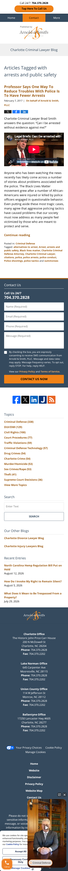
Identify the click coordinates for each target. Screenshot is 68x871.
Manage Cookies (35, 752)
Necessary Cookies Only (21, 860)
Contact (34, 18)
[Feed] (51, 400)
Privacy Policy (27, 371)
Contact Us (34, 797)
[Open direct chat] (59, 794)
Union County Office (34, 689)
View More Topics (15, 485)
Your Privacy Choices (29, 747)
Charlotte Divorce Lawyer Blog (24, 538)
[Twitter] (25, 400)
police (18, 257)
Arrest (42, 246)
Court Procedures (18, 437)
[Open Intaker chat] (33, 869)
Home (11, 18)
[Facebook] (16, 400)
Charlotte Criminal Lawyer (40, 253)
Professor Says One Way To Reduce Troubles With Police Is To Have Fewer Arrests (32, 91)
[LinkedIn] (34, 400)
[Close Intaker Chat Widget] (64, 794)
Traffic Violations (18, 443)
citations (9, 257)
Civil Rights (15, 432)
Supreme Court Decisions (23, 479)
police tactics (31, 260)
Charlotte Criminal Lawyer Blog (34, 32)
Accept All (20, 851)
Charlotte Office (34, 634)
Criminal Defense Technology (26, 448)
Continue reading (17, 235)
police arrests (30, 257)
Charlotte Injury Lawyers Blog (23, 546)
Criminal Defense (25, 243)
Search (34, 516)
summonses (51, 260)
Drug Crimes (15, 453)
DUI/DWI (13, 427)
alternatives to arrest (26, 246)
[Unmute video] (47, 827)
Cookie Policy (53, 747)
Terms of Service (50, 371)
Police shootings (13, 260)
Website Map (34, 791)
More (56, 18)
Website (34, 770)
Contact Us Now (34, 379)
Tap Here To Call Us (34, 8)
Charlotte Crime (17, 458)
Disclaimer (34, 777)
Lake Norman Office (34, 663)
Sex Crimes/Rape (17, 469)
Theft (10, 474)
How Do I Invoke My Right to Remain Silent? (33, 581)
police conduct (48, 257)
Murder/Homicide (18, 464)
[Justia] (43, 400)
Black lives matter (30, 250)
